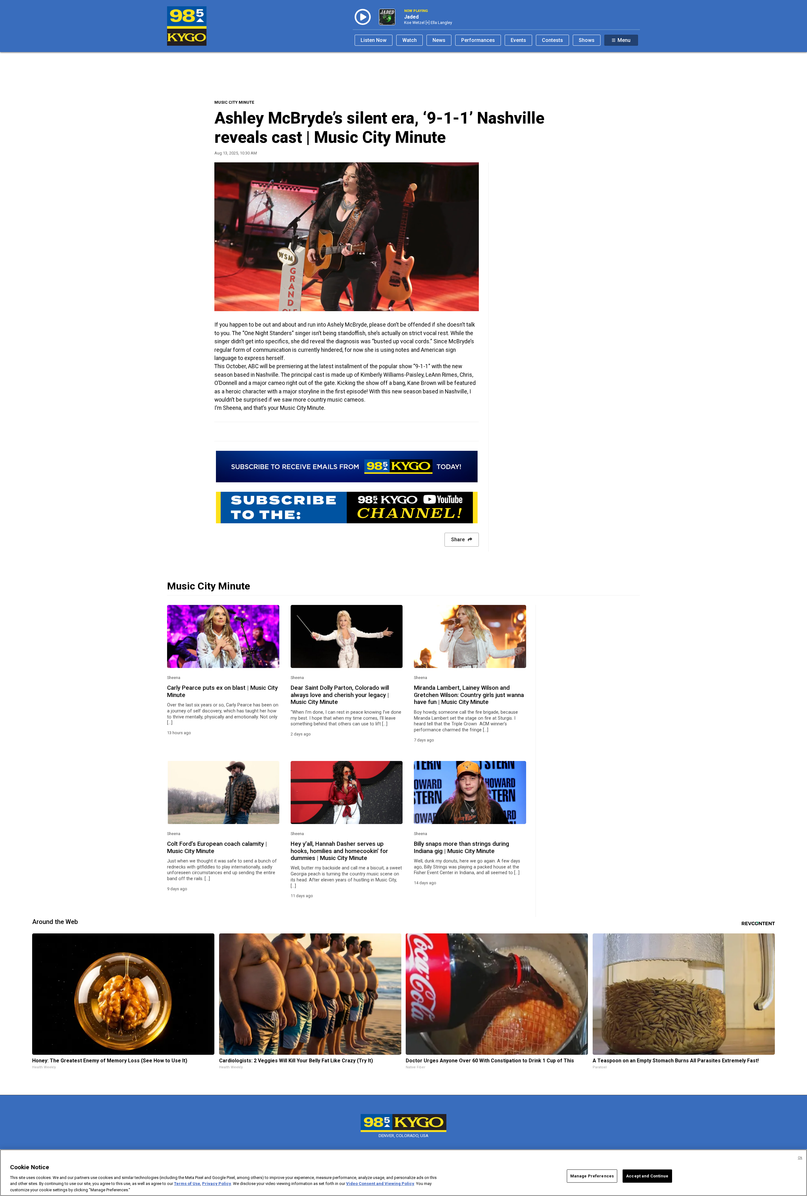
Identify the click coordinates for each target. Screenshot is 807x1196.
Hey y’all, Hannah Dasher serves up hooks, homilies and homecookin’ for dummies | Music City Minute (339, 851)
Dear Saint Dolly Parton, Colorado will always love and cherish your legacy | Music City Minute (340, 694)
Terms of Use (187, 1183)
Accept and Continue (647, 1176)
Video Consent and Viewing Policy (380, 1183)
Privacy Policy (216, 1183)
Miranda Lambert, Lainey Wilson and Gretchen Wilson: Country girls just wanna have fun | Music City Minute (469, 694)
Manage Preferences (592, 1176)
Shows (587, 40)
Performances (478, 40)
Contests (552, 40)
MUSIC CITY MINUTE (234, 102)
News (439, 40)
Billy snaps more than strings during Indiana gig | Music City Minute (461, 847)
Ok (800, 1158)
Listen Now (373, 40)
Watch (409, 40)
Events (518, 40)
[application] (346, 236)
